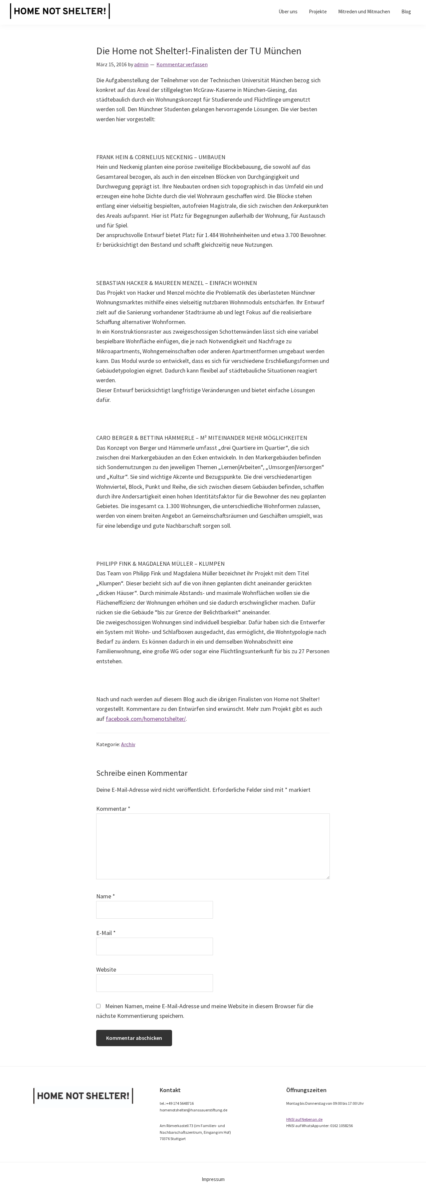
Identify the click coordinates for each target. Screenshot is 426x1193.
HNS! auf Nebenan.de (304, 1119)
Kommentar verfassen (182, 64)
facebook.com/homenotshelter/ (146, 719)
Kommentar (113, 808)
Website (106, 969)
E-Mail (106, 933)
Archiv (128, 744)
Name (105, 896)
